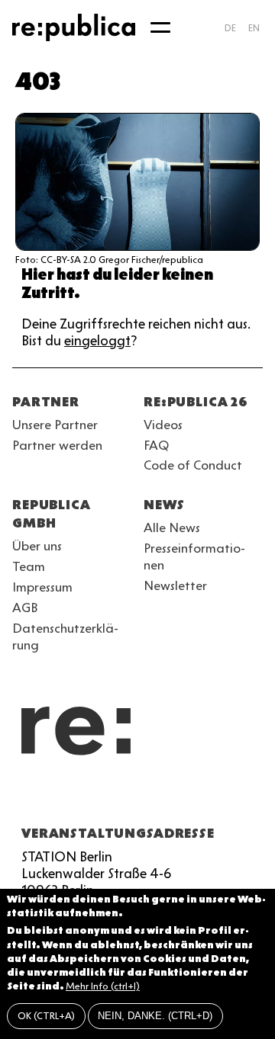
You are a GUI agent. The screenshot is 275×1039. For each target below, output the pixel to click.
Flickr (159, 796)
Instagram (49, 796)
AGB (25, 607)
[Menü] (160, 27)
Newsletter (175, 585)
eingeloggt (97, 340)
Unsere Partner (55, 424)
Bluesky (76, 796)
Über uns (37, 545)
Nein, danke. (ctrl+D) (155, 1015)
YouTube (21, 796)
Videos (163, 424)
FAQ (156, 445)
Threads (186, 796)
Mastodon (104, 796)
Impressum (42, 587)
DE (230, 28)
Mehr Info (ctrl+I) (103, 986)
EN (254, 28)
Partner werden (57, 445)
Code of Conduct (193, 465)
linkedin (131, 796)
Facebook (214, 796)
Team (28, 566)
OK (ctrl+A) (46, 1015)
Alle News (172, 527)
